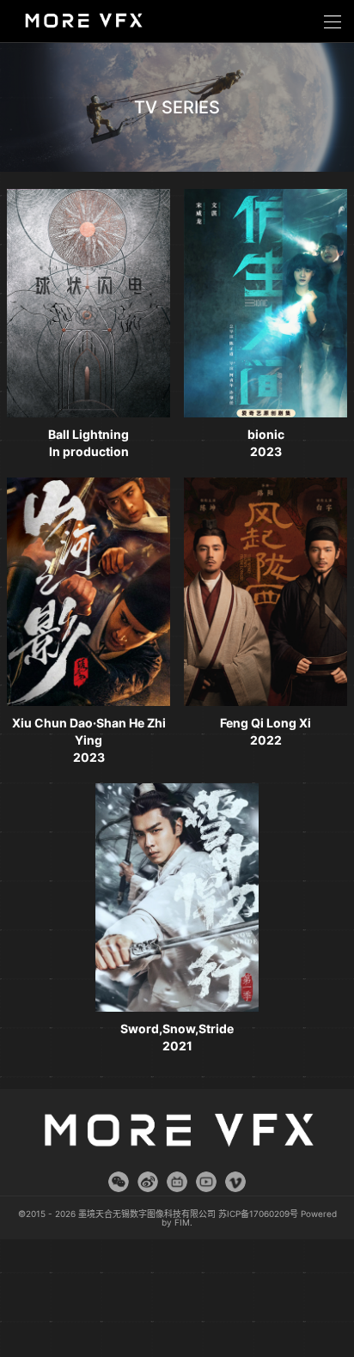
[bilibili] (177, 1181)
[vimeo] (235, 1181)
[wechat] (118, 1181)
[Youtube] (206, 1181)
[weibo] (147, 1181)
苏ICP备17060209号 (258, 1213)
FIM (182, 1222)
